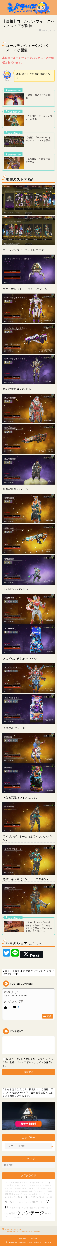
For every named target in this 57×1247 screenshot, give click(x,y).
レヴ (6, 1182)
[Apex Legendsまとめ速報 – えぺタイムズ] (28, 12)
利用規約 (22, 1238)
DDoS (41, 1197)
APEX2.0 (39, 1182)
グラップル (12, 1197)
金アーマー (13, 1191)
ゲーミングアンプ (40, 1191)
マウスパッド (15, 1208)
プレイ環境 (16, 1217)
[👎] (15, 1007)
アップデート (33, 1188)
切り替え (18, 1188)
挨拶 (50, 1191)
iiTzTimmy (23, 1191)
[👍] (5, 1007)
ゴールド (10, 1202)
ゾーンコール (25, 1194)
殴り (24, 1188)
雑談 (33, 1185)
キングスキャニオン (22, 1185)
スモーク (25, 1208)
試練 (33, 1194)
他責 (31, 1208)
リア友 (18, 1202)
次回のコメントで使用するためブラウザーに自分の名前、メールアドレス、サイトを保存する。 (28, 1062)
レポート (39, 1194)
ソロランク (30, 1182)
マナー (11, 1182)
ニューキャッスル (27, 1196)
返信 (49, 1016)
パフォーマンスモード (43, 1208)
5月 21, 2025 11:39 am (15, 995)
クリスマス (26, 1202)
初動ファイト (38, 1202)
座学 (17, 1182)
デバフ (22, 1182)
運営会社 (34, 1238)
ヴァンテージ (30, 1212)
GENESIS (9, 1194)
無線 (30, 1191)
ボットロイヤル (42, 1185)
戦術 (6, 1213)
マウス (16, 1194)
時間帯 (12, 1213)
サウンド (47, 1194)
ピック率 (48, 1197)
